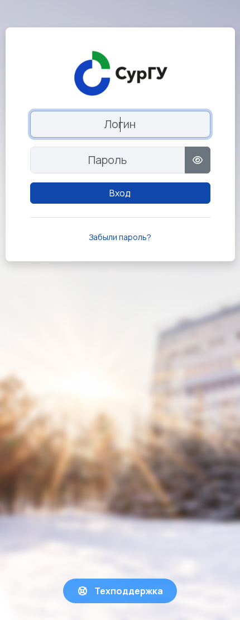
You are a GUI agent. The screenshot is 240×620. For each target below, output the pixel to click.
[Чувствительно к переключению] (197, 160)
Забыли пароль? (120, 237)
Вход (120, 193)
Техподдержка (128, 591)
